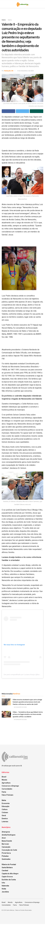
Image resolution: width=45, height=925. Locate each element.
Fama (4, 792)
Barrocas (5, 844)
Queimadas (6, 859)
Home (4, 20)
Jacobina (5, 892)
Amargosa (6, 832)
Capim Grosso (7, 877)
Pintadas (5, 856)
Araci (4, 838)
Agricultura (6, 783)
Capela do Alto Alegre (10, 873)
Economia (5, 803)
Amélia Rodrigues (8, 835)
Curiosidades (7, 789)
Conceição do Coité (9, 850)
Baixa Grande (7, 841)
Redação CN (8, 71)
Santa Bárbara (7, 867)
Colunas (5, 812)
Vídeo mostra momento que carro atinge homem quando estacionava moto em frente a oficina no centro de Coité (27, 702)
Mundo (4, 780)
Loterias (5, 821)
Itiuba (4, 889)
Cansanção (6, 847)
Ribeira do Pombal (9, 864)
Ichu (3, 883)
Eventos (5, 818)
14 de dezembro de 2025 (25, 71)
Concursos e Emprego (10, 786)
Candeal (5, 870)
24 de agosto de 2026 (20, 707)
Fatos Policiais (7, 795)
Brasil (4, 777)
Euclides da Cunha (9, 880)
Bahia (10, 20)
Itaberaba (5, 886)
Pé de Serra (6, 853)
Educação (5, 806)
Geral (4, 815)
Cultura (4, 809)
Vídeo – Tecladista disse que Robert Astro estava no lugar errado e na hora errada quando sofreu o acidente (28, 714)
